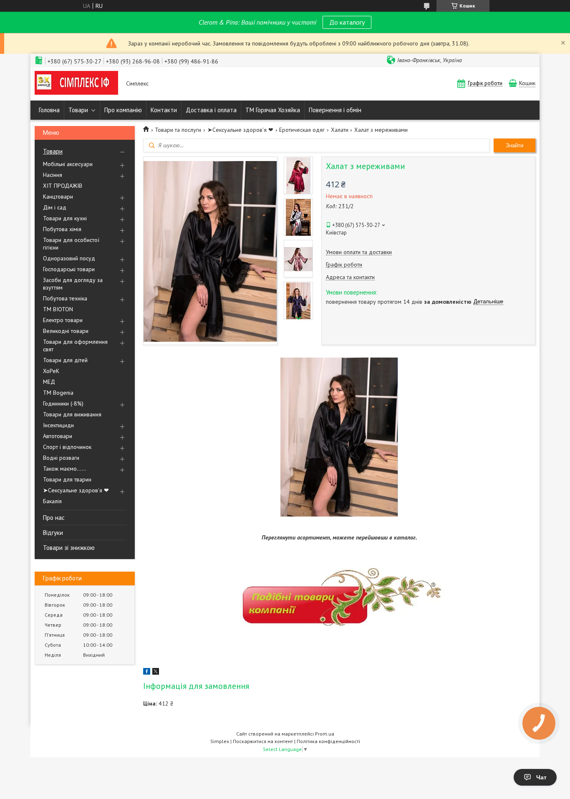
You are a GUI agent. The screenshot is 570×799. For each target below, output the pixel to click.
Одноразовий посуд (69, 258)
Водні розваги (61, 457)
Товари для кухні (65, 218)
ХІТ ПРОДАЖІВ (62, 185)
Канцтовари (58, 196)
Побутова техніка (65, 298)
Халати (339, 130)
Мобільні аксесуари (68, 164)
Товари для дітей (65, 360)
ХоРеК (51, 371)
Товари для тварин (67, 479)
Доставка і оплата (211, 110)
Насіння (52, 175)
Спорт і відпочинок (67, 447)
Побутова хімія (62, 229)
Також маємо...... (64, 468)
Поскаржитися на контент (263, 741)
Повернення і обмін (335, 110)
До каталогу (347, 22)
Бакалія (52, 501)
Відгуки (53, 533)
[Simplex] (76, 83)
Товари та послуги (178, 130)
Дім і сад (54, 207)
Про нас (54, 518)
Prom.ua (324, 734)
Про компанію (123, 110)
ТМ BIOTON (58, 309)
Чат (541, 777)
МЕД (49, 382)
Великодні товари (65, 331)
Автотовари (57, 436)
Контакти (164, 110)
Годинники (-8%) (63, 403)
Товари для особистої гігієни (71, 243)
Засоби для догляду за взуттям (73, 283)
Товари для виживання (72, 414)
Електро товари (63, 320)
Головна (49, 110)
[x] (155, 672)
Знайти (514, 145)
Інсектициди (58, 425)
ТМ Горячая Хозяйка (272, 110)
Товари (78, 110)
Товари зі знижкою (69, 548)
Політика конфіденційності (328, 741)
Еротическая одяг (302, 130)
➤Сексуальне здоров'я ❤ (76, 490)
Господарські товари (69, 269)
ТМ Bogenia (58, 392)
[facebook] (146, 672)
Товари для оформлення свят (75, 345)
